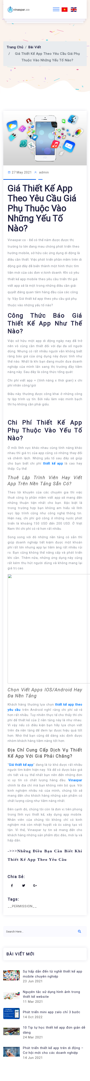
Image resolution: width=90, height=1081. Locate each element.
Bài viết (34, 47)
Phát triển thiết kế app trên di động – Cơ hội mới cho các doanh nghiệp (53, 1050)
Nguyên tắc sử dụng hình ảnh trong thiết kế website (51, 994)
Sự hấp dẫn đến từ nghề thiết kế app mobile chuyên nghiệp (52, 973)
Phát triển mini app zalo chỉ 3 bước (51, 1012)
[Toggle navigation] (56, 9)
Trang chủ (15, 47)
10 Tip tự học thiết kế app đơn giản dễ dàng (54, 1030)
